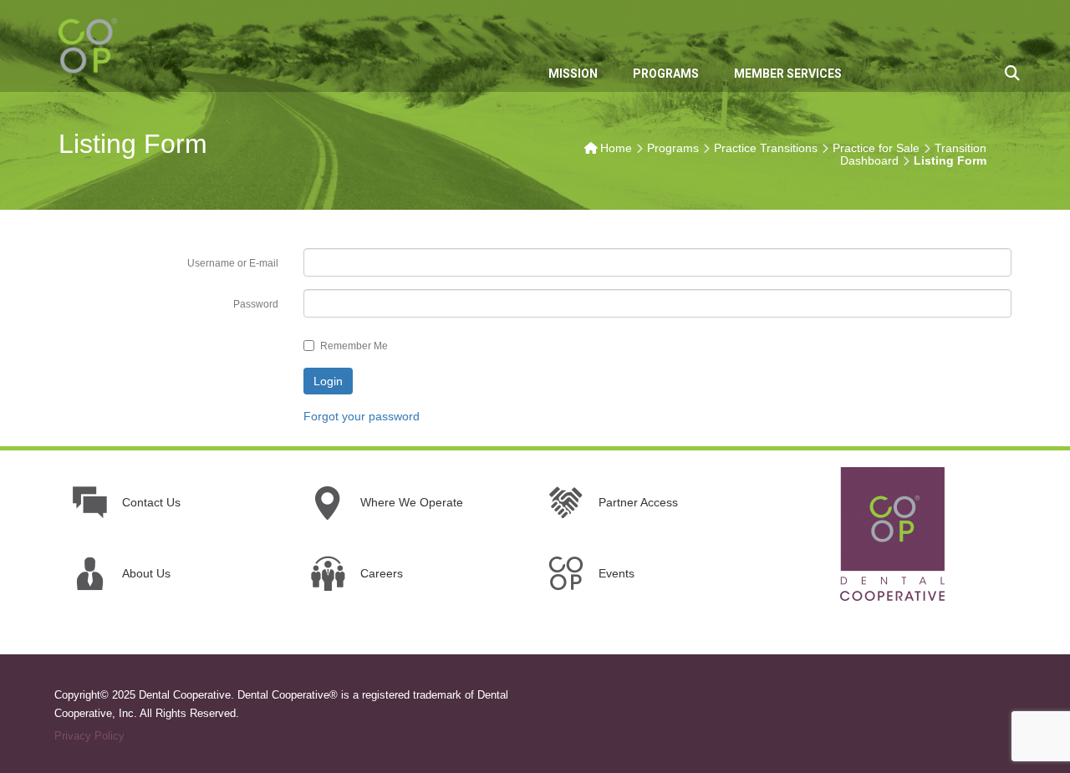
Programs (673, 148)
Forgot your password (361, 416)
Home (616, 148)
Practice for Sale (876, 148)
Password (255, 304)
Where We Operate (411, 502)
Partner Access (638, 502)
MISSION (573, 73)
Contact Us (151, 502)
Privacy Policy (89, 736)
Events (616, 573)
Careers (381, 573)
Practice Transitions (766, 148)
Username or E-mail (232, 263)
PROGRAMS (666, 73)
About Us (146, 573)
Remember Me (354, 346)
